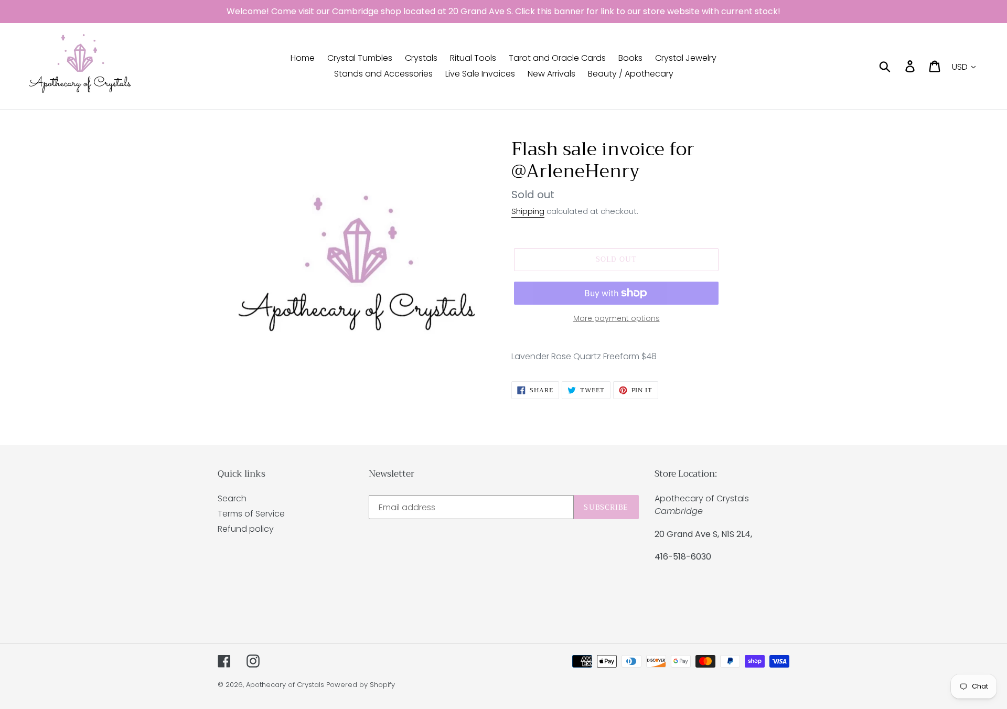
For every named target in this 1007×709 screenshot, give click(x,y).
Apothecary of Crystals (285, 685)
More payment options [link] (616, 318)
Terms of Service (251, 514)
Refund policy (246, 529)
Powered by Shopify (360, 685)
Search (232, 498)
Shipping (527, 211)
